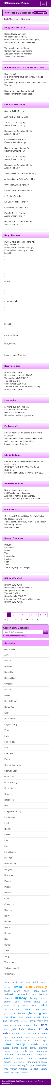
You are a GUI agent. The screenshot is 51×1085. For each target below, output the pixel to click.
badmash (8, 994)
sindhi (8, 1058)
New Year (25, 19)
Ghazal (31, 1013)
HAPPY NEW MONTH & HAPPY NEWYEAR (24, 67)
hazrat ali (10, 1017)
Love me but (10, 400)
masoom (42, 1037)
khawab (32, 1029)
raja (16, 1051)
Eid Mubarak (10, 718)
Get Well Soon (10, 770)
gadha (44, 1009)
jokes (6, 1029)
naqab (44, 1040)
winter (14, 1068)
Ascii (6, 654)
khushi (15, 1033)
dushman (8, 1009)
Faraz (7, 735)
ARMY (17, 991)
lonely (36, 1033)
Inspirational (9, 817)
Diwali (7, 695)
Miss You (8, 857)
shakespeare (25, 1054)
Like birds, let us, (12, 454)
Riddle (7, 927)
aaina (6, 982)
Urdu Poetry (9, 973)
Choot (37, 1001)
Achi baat (17, 982)
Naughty (8, 869)
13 (21, 619)
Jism (44, 1024)
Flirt (6, 747)
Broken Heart (10, 677)
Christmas (8, 683)
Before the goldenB (13, 483)
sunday (7, 1062)
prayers (43, 1048)
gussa (43, 1013)
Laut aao (26, 1033)
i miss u (24, 1021)
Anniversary (9, 648)
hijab (21, 1017)
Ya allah (34, 1068)
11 (10, 619)
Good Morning (10, 782)
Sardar (7, 944)
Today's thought (11, 968)
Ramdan (8, 921)
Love (6, 846)
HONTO (28, 1017)
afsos (44, 982)
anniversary (21, 635)
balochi (33, 994)
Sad (6, 939)
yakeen (15, 1072)
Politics (7, 886)
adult (35, 982)
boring (33, 998)
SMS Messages (11, 19)
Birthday (8, 666)
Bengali (7, 660)
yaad (6, 1072)
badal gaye (40, 991)
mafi (19, 1037)
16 (38, 619)
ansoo (7, 991)
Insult (6, 822)
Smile (6, 950)
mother (18, 1040)
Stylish (20, 1058)
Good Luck (9, 776)
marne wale (30, 1037)
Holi (6, 805)
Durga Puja (9, 706)
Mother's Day (10, 863)
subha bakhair (38, 1058)
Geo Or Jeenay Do (12, 764)
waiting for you (25, 1065)
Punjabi (7, 892)
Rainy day (8, 910)
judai (13, 1029)
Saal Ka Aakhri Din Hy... (15, 104)
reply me (27, 1051)
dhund (6, 1005)
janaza (27, 1025)
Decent (7, 689)
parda (24, 1048)
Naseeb (34, 1044)
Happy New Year (12, 235)
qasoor (7, 1051)
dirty (16, 1005)
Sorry (6, 956)
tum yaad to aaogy (37, 1062)
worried (23, 1068)
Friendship (9, 753)
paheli (15, 1048)
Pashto (7, 881)
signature (42, 1054)
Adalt (28, 982)
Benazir (43, 994)
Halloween (9, 799)
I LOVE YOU (14, 1021)
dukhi (43, 1005)
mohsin (7, 1040)
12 (16, 619)
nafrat (35, 1040)
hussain (37, 1017)
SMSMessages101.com (16, 3)
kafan (22, 1029)
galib (6, 1013)
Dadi (45, 1002)
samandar (42, 1051)
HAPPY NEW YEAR (13, 578)
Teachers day (10, 962)
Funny (7, 759)
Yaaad (44, 1068)
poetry (34, 1048)
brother (7, 1001)
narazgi (21, 1044)
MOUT (26, 1040)
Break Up (8, 672)
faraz (19, 1009)
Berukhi (8, 998)
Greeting (8, 793)
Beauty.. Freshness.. (14, 538)
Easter (7, 712)
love (7, 635)
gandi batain (18, 1013)
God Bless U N (11, 509)
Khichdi (7, 834)
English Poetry (10, 724)
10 (5, 619)
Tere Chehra (19, 1062)
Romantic (8, 933)
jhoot (36, 1025)
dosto (25, 1005)
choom (27, 1001)
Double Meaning (11, 701)
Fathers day (9, 741)
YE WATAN (25, 1072)
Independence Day (12, 811)
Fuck (27, 1009)
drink (33, 1005)
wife (6, 1068)
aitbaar (7, 987)
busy (17, 1001)
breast (44, 998)
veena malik (9, 1065)
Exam (6, 730)
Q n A (6, 898)
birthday (13, 635)
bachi (26, 991)
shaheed (8, 1054)
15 (32, 619)
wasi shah (41, 1065)
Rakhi (6, 915)
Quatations (9, 904)
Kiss (6, 840)
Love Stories (10, 852)
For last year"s (11, 426)
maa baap (9, 1037)
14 (27, 619)
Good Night (9, 788)
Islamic (7, 828)
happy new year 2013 (14, 27)
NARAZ (7, 1044)
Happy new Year (12, 365)
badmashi (22, 994)
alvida (18, 986)
